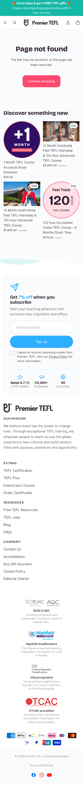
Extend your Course (19, 485)
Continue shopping (41, 81)
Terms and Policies (41, 765)
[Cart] (78, 23)
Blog (7, 525)
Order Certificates (18, 493)
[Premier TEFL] (41, 408)
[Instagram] (41, 775)
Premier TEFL (33, 756)
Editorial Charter (16, 579)
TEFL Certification (18, 470)
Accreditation (14, 557)
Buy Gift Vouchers (18, 564)
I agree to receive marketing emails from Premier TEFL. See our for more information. (44, 357)
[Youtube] (49, 775)
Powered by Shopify (56, 756)
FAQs (8, 532)
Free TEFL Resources (21, 510)
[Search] (14, 23)
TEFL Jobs (12, 517)
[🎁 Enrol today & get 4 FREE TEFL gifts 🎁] (41, 8)
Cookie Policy (14, 571)
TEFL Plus (11, 478)
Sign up (41, 341)
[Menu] (5, 23)
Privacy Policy (58, 356)
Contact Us (12, 549)
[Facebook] (33, 775)
